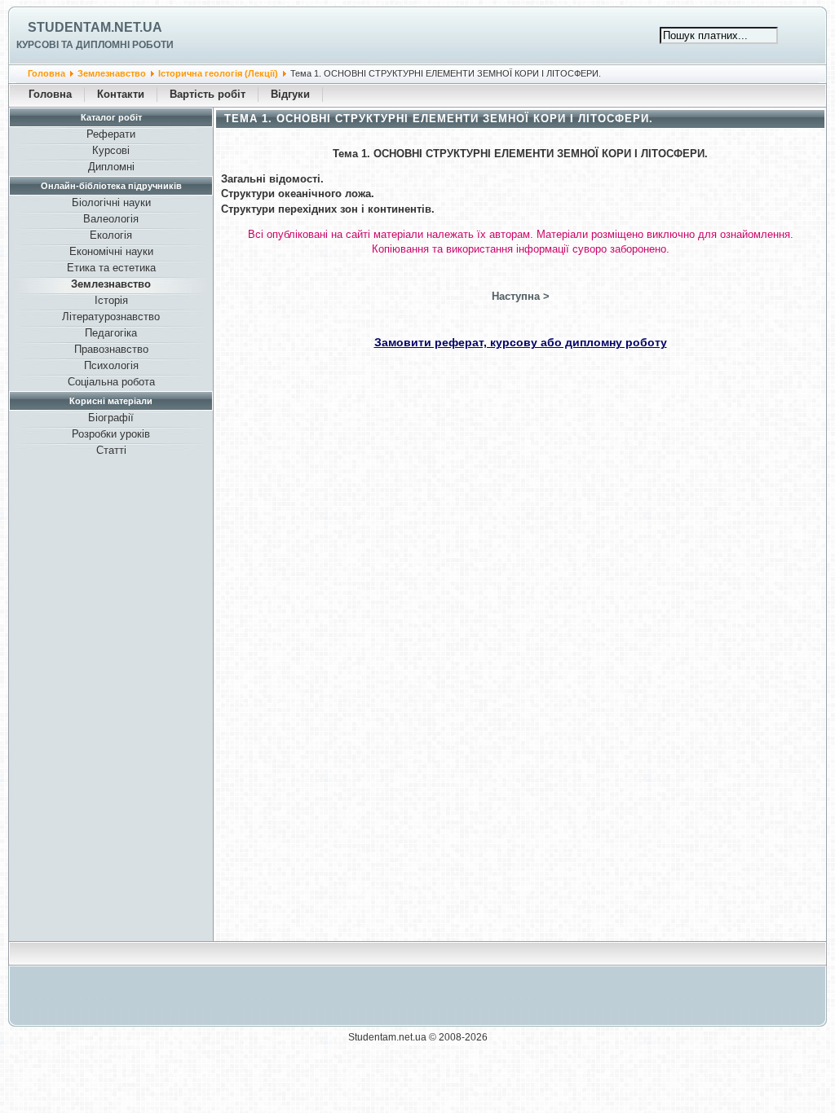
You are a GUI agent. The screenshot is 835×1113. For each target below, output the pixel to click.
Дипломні (111, 167)
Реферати (110, 134)
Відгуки (290, 94)
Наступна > (521, 296)
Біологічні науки (111, 202)
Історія (111, 300)
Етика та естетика (111, 268)
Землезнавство (111, 73)
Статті (111, 450)
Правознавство (111, 349)
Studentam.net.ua (95, 27)
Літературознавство (111, 316)
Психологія (111, 365)
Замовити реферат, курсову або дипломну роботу (520, 342)
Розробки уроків (111, 434)
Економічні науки (111, 251)
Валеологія (111, 219)
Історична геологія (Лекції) (218, 73)
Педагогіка (111, 333)
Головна (46, 73)
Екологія (111, 235)
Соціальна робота (111, 382)
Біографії (111, 417)
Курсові (111, 150)
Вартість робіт (207, 94)
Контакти (120, 94)
